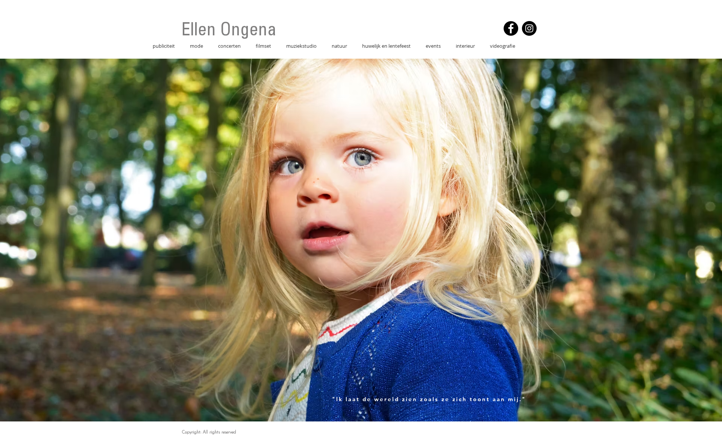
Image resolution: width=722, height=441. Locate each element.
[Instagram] (529, 28)
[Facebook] (511, 28)
